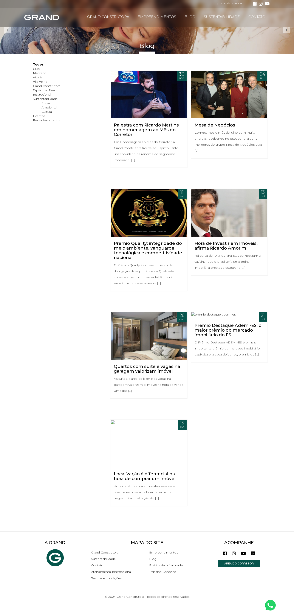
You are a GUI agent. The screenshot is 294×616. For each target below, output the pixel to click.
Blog (190, 17)
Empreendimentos (157, 17)
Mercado (39, 73)
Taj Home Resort (46, 90)
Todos (38, 64)
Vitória (37, 77)
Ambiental (49, 107)
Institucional (42, 94)
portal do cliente (229, 3)
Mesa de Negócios (215, 125)
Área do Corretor (239, 563)
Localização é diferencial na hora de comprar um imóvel (145, 476)
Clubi (36, 69)
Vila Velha (40, 82)
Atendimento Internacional (111, 572)
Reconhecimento (46, 120)
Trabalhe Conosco (162, 572)
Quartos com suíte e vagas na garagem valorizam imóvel (147, 369)
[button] (7, 30)
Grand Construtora (108, 17)
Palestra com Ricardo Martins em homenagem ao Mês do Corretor (146, 129)
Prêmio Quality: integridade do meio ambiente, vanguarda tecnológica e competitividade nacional (148, 250)
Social (46, 103)
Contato (256, 17)
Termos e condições (106, 578)
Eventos (39, 116)
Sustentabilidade (222, 17)
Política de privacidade (166, 565)
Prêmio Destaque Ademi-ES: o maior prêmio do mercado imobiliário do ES (228, 330)
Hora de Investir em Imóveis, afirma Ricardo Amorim (226, 246)
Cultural (47, 112)
